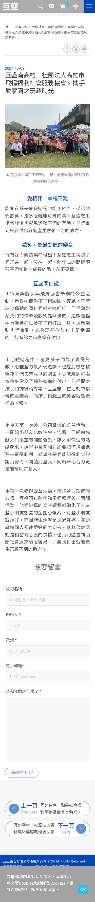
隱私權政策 (45, 889)
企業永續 (21, 27)
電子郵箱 (15, 665)
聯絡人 (13, 614)
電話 (11, 640)
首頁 (8, 27)
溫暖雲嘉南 (56, 27)
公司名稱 (15, 589)
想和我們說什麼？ (24, 691)
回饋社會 (38, 27)
